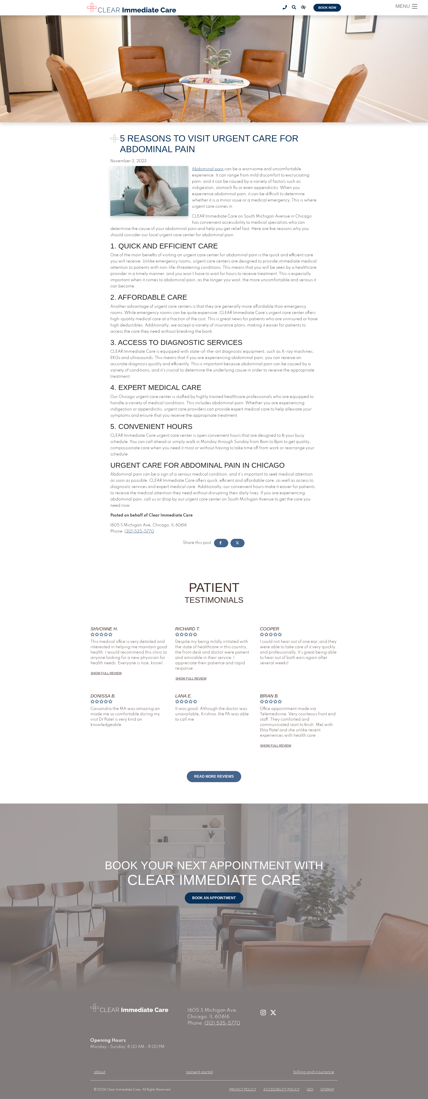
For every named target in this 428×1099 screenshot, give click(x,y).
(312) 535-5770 (139, 531)
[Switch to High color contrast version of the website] (303, 7)
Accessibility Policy (281, 1089)
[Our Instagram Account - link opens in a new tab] (264, 1012)
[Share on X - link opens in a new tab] (237, 543)
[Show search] (294, 7)
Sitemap (327, 1089)
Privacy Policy (242, 1089)
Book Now (327, 7)
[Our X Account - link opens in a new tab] (273, 1012)
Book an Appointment (214, 898)
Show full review (106, 673)
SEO (310, 1089)
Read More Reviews (214, 776)
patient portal (199, 1072)
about (99, 1072)
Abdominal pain (208, 169)
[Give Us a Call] (285, 7)
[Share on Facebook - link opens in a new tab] (221, 543)
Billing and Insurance (313, 1072)
